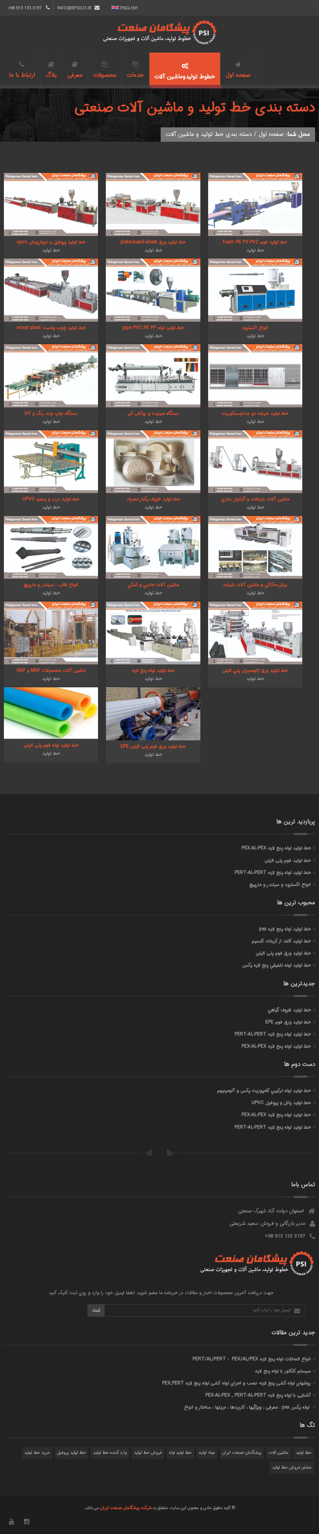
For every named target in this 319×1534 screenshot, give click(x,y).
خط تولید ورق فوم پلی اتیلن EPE (153, 746)
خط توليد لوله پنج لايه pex (285, 929)
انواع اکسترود (255, 327)
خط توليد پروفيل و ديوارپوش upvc (51, 242)
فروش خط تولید (148, 1452)
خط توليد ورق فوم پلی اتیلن (283, 953)
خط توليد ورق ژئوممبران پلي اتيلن (255, 670)
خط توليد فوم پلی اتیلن (288, 860)
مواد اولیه (207, 1452)
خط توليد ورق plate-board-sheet (153, 242)
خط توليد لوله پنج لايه (153, 670)
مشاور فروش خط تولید (292, 1467)
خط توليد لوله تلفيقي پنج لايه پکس (276, 965)
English (128, 8)
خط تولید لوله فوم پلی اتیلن (51, 745)
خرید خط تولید (37, 1452)
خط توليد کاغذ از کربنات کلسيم (281, 941)
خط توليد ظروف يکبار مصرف (153, 499)
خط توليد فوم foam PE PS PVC (255, 242)
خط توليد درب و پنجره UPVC (51, 499)
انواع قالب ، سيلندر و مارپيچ (51, 584)
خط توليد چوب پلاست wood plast (51, 327)
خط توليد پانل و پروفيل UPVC (281, 1102)
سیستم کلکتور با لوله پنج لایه (283, 1371)
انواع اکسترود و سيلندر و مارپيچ (280, 884)
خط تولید (304, 1452)
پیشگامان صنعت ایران (241, 1452)
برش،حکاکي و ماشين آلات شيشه (255, 584)
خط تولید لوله (180, 1452)
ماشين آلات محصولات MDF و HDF (51, 670)
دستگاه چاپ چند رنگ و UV (51, 413)
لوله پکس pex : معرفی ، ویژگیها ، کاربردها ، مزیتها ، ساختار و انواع (247, 1407)
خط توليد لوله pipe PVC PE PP (153, 327)
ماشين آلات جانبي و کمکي (153, 584)
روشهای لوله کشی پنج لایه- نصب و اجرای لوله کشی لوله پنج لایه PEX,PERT (236, 1383)
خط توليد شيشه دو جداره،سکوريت (255, 413)
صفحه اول (271, 134)
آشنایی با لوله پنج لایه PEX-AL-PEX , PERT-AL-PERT (258, 1395)
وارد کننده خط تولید (110, 1452)
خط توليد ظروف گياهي (289, 1010)
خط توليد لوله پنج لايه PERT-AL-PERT (273, 872)
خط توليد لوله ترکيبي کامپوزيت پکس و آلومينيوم (264, 1090)
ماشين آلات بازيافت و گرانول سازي (255, 499)
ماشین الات (278, 1452)
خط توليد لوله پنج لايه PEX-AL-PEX (276, 848)
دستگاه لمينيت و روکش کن (153, 413)
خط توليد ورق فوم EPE (288, 1022)
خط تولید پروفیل (71, 1452)
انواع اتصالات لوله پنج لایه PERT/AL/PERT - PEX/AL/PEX (252, 1359)
